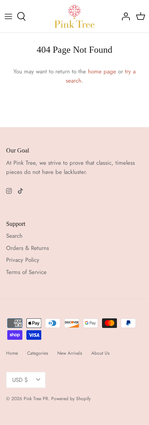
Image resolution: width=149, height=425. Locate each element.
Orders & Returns (27, 248)
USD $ (20, 380)
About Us (100, 353)
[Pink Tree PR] (75, 16)
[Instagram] (9, 191)
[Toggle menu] (8, 16)
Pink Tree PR (36, 398)
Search (14, 236)
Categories (37, 353)
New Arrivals (69, 353)
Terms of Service (26, 272)
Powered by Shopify (71, 398)
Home (12, 353)
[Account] (123, 16)
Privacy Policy (22, 260)
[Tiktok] (20, 191)
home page (102, 71)
